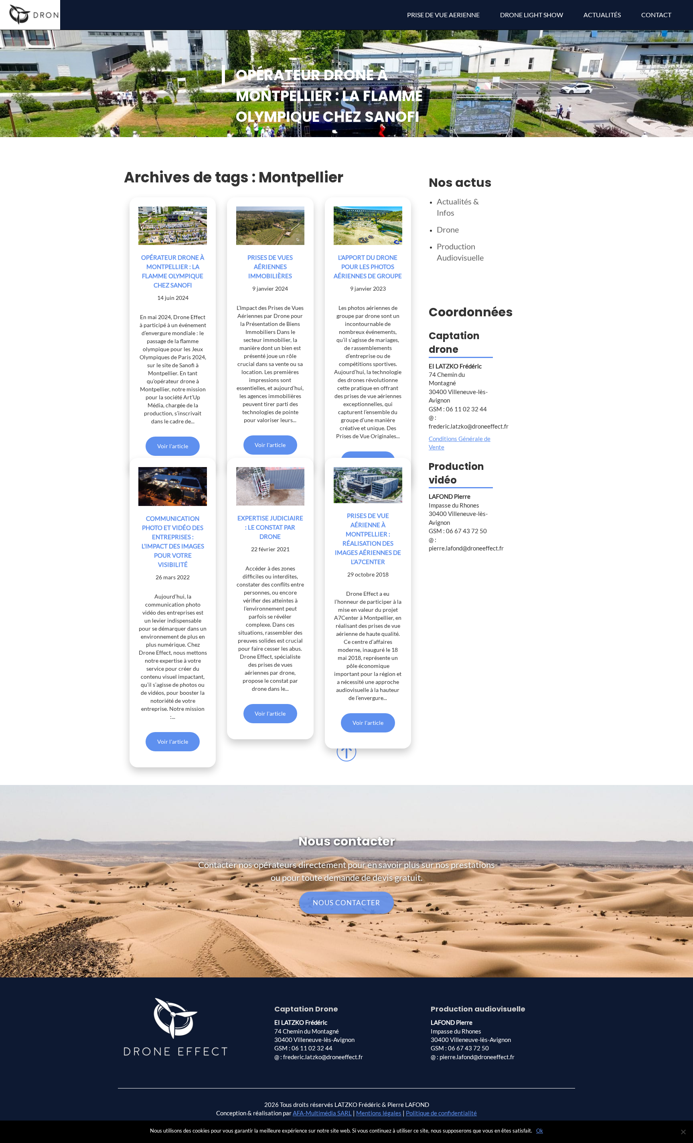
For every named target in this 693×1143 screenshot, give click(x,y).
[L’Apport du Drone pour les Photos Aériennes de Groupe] (368, 225)
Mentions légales (378, 1113)
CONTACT (656, 14)
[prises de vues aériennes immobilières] (270, 225)
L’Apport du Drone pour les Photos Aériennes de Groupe (368, 266)
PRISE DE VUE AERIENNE (443, 14)
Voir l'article (172, 446)
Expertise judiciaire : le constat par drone (270, 527)
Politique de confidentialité (441, 1113)
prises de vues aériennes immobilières (270, 266)
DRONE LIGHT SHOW (531, 14)
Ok (539, 1130)
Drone (448, 229)
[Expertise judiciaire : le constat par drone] (270, 486)
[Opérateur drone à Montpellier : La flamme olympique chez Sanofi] (172, 225)
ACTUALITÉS (602, 14)
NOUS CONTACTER (346, 902)
